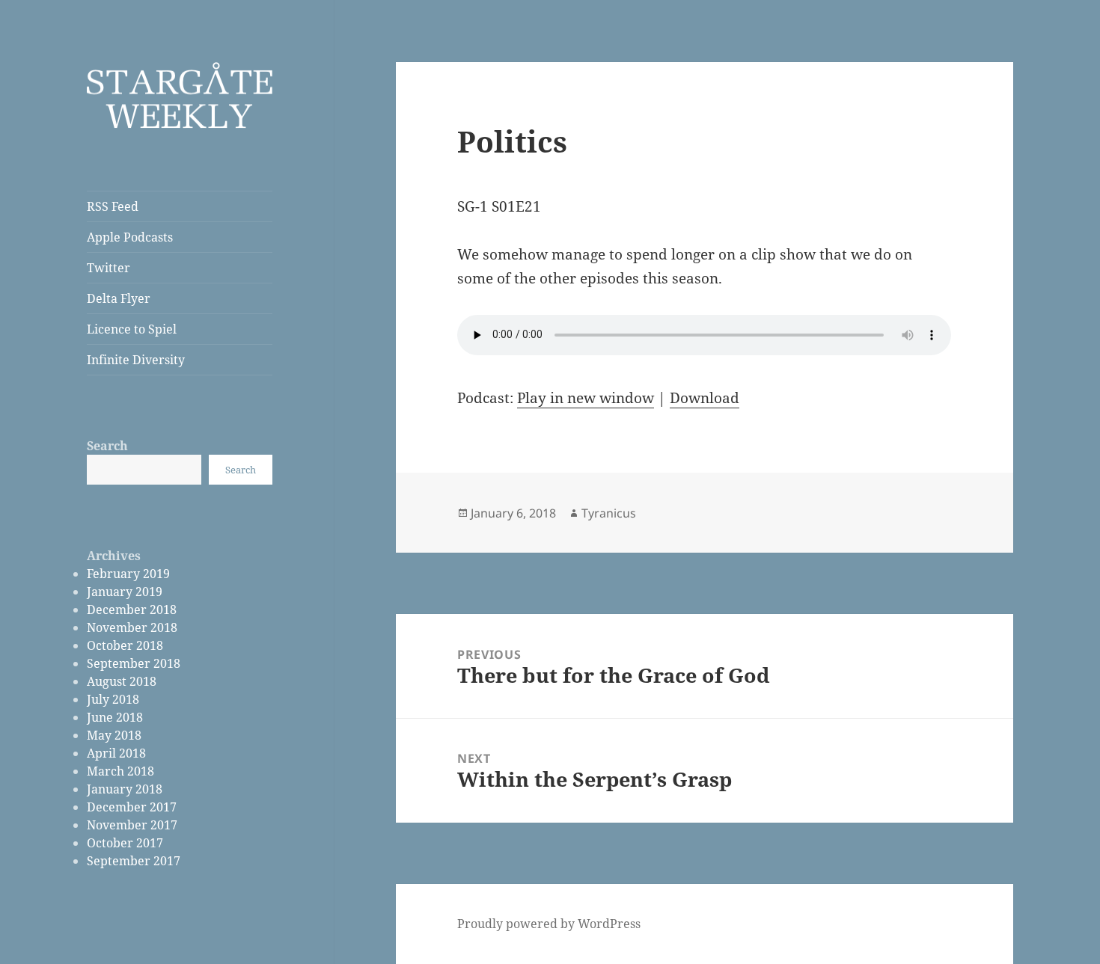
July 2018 (113, 699)
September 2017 (133, 861)
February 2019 (128, 573)
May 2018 (114, 735)
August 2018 (121, 681)
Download (704, 398)
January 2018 (124, 789)
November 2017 (132, 825)
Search (107, 446)
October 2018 (125, 645)
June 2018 (115, 717)
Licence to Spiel (132, 329)
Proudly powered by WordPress (549, 923)
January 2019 (124, 591)
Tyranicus (608, 513)
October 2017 (125, 843)
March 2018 (120, 771)
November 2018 (132, 627)
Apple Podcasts (130, 237)
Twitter (108, 268)
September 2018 (133, 663)
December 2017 (132, 807)
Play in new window (585, 398)
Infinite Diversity (136, 359)
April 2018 (116, 753)
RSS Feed (112, 206)
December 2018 (132, 609)
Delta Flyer (118, 298)
